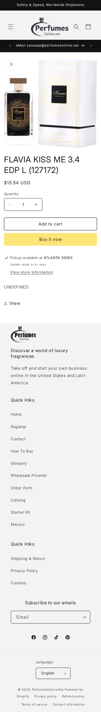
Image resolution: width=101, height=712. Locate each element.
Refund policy (73, 696)
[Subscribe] (84, 617)
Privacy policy (45, 696)
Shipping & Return (28, 558)
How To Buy (22, 451)
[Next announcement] (91, 46)
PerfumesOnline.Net (48, 689)
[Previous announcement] (10, 46)
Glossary (19, 463)
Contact (18, 439)
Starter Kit (20, 512)
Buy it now (50, 239)
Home (16, 414)
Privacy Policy (24, 570)
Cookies (18, 582)
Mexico (18, 524)
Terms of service (34, 704)
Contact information (69, 704)
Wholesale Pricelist (29, 475)
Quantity (11, 194)
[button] (11, 27)
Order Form (21, 487)
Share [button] (14, 303)
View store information (31, 272)
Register (19, 426)
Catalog (18, 500)
